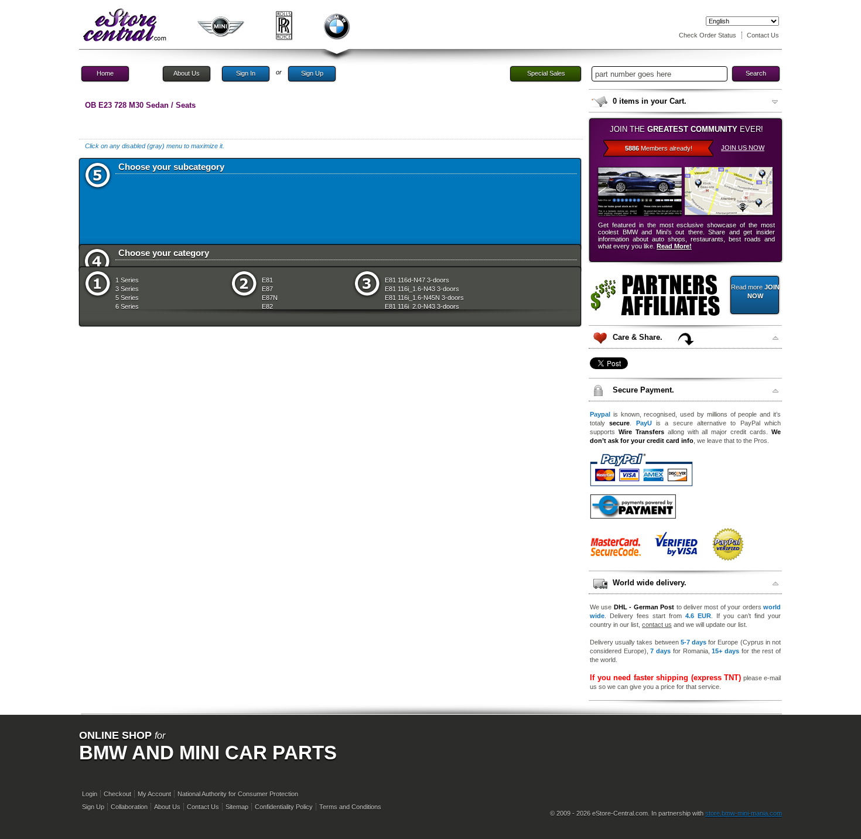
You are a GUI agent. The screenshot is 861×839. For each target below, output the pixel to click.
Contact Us (763, 35)
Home (105, 73)
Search (756, 73)
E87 (267, 288)
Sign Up (312, 73)
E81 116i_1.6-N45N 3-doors (424, 297)
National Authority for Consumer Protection (237, 793)
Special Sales (546, 73)
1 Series (127, 280)
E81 (267, 280)
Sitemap (237, 806)
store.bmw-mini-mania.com (743, 813)
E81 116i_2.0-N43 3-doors (422, 306)
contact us (657, 624)
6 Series (127, 306)
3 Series (127, 288)
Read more (755, 291)
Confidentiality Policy (284, 806)
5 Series (127, 297)
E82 (267, 306)
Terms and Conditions (350, 806)
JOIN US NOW (742, 147)
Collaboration (129, 806)
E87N (270, 297)
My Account (154, 793)
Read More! (674, 246)
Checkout (117, 793)
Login (89, 793)
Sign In (245, 73)
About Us (186, 73)
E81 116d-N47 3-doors (417, 280)
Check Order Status (707, 35)
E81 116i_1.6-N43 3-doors (422, 288)
